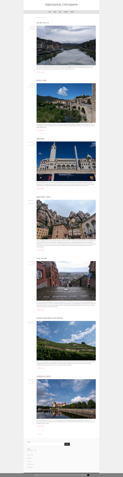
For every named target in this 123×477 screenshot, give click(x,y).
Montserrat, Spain (43, 197)
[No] (121, 475)
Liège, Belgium (42, 258)
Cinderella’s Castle (44, 376)
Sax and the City (43, 23)
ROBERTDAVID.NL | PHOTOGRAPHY (61, 4)
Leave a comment (31, 29)
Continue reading (41, 72)
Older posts (40, 434)
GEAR (60, 11)
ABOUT (55, 11)
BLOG (50, 11)
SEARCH (67, 444)
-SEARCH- (29, 442)
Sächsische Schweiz (51, 420)
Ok (88, 475)
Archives (28, 448)
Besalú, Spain (41, 80)
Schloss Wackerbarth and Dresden (50, 318)
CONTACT (72, 11)
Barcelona (40, 138)
